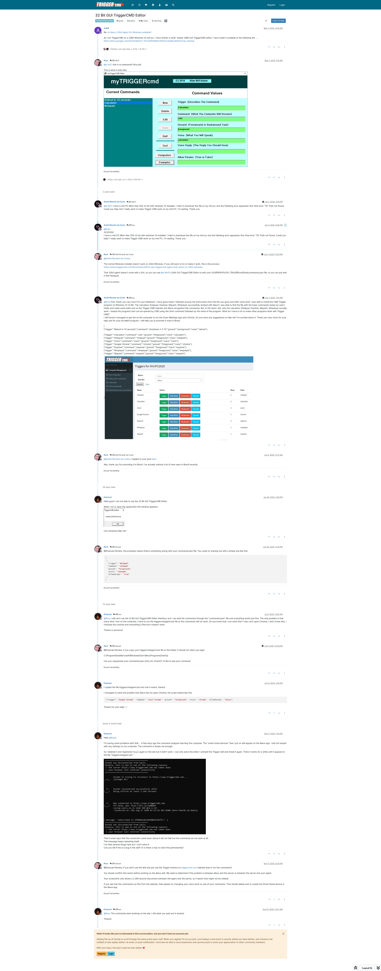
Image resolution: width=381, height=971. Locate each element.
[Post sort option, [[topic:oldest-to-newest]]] (266, 21)
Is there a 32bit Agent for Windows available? (129, 32)
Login (111, 954)
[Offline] (99, 62)
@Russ (132, 225)
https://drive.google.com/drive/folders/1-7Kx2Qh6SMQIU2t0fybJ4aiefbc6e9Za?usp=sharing (149, 41)
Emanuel (107, 497)
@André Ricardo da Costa (122, 254)
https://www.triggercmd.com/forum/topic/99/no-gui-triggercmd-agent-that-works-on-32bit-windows (153, 267)
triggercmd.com (189, 867)
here (154, 459)
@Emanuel (116, 547)
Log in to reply (278, 20)
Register (101, 954)
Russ (106, 60)
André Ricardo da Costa (114, 202)
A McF (106, 28)
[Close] (283, 934)
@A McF (115, 60)
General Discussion (105, 21)
